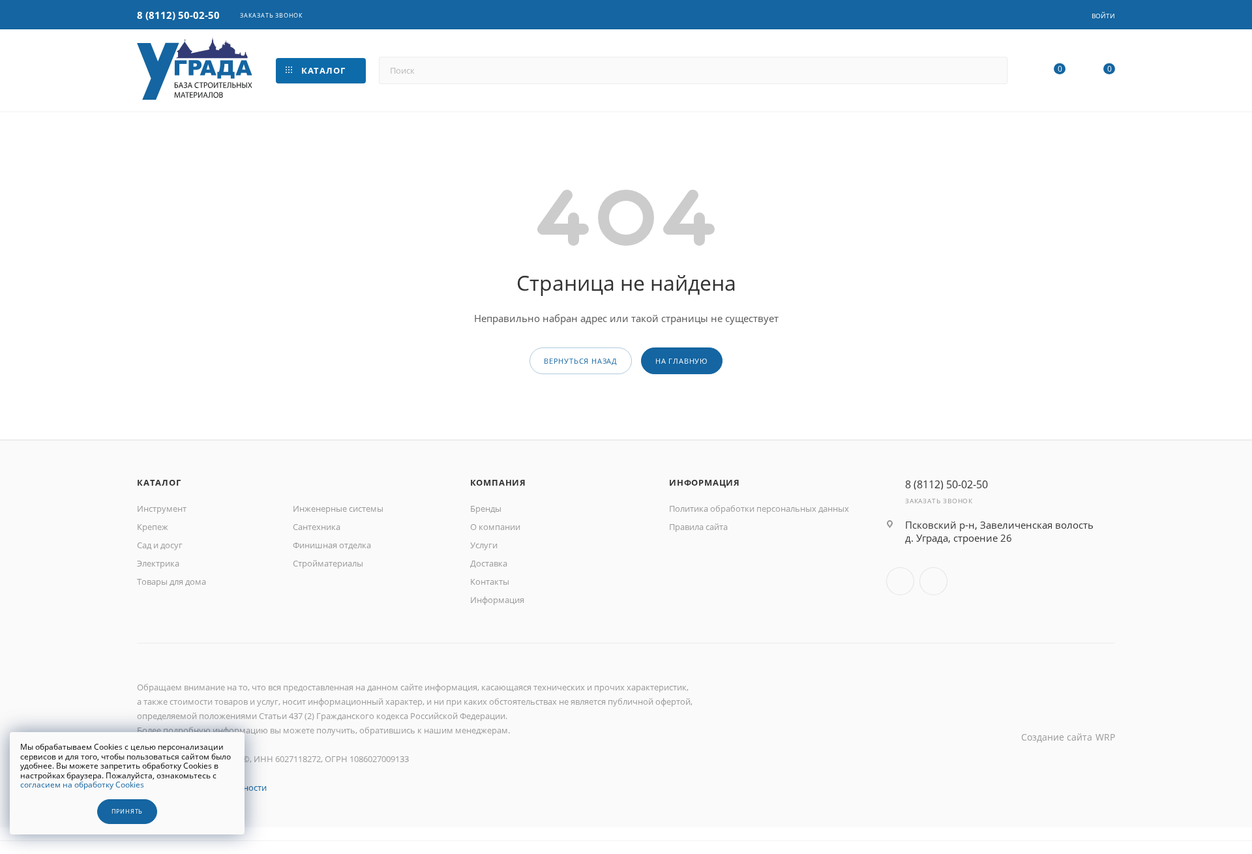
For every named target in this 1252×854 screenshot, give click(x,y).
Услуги (484, 545)
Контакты (489, 581)
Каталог (159, 482)
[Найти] (991, 70)
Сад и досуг (160, 545)
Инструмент (161, 508)
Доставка (488, 563)
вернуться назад (581, 361)
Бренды (485, 508)
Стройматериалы (328, 563)
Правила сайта (698, 527)
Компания (498, 482)
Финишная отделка (332, 545)
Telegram (933, 581)
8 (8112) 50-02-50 (178, 15)
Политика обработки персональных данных (759, 508)
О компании (495, 527)
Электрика (158, 563)
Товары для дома (171, 581)
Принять (127, 812)
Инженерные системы (338, 508)
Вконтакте (900, 581)
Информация (497, 600)
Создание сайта (1056, 737)
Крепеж (152, 527)
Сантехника (316, 527)
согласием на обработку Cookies (82, 784)
